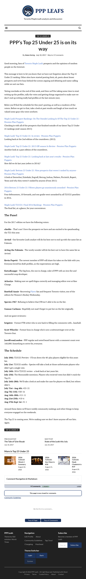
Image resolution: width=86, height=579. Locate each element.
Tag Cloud (49, 540)
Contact (61, 574)
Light (30, 555)
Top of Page (32, 520)
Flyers (33, 291)
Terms (34, 574)
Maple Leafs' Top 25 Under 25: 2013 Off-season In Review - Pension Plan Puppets (40, 146)
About (38, 537)
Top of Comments (51, 520)
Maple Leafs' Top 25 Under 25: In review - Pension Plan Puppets (32, 135)
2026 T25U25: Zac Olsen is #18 (50, 460)
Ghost (65, 572)
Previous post (10, 439)
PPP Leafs (49, 10)
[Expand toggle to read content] (78, 479)
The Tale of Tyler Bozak (14, 441)
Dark (42, 555)
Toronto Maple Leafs (34, 63)
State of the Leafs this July (56, 441)
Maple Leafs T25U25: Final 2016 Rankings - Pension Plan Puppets (33, 204)
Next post (49, 439)
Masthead (39, 544)
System (30, 561)
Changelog (29, 544)
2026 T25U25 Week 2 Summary (22, 460)
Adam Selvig (29, 55)
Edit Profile (29, 537)
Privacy (27, 574)
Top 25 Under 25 (43, 36)
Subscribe (74, 545)
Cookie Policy (44, 574)
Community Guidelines (33, 540)
